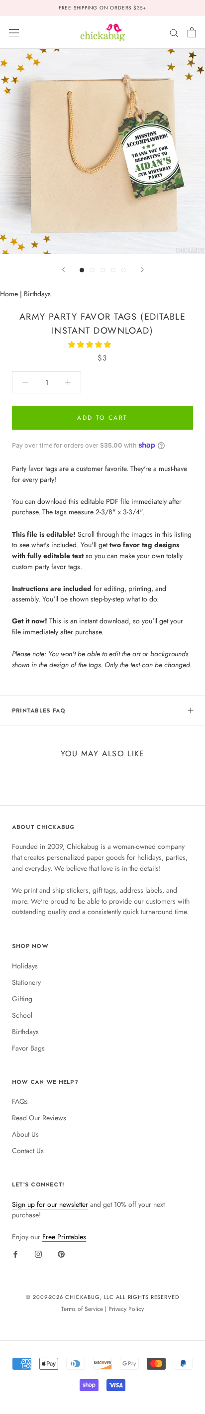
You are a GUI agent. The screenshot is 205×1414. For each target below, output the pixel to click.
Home (9, 294)
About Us (25, 1134)
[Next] (142, 269)
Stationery (26, 982)
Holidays (25, 966)
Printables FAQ (38, 710)
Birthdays (37, 294)
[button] (90, 345)
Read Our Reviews (39, 1118)
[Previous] (63, 269)
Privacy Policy (126, 1308)
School (22, 1015)
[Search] (174, 32)
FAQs (20, 1101)
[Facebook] (15, 1253)
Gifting (22, 999)
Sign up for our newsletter (50, 1204)
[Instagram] (38, 1253)
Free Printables (64, 1237)
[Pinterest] (61, 1253)
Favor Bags (28, 1048)
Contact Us (28, 1151)
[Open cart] (192, 32)
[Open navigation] (14, 32)
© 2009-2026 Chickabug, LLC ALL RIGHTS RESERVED (102, 1297)
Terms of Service (82, 1308)
